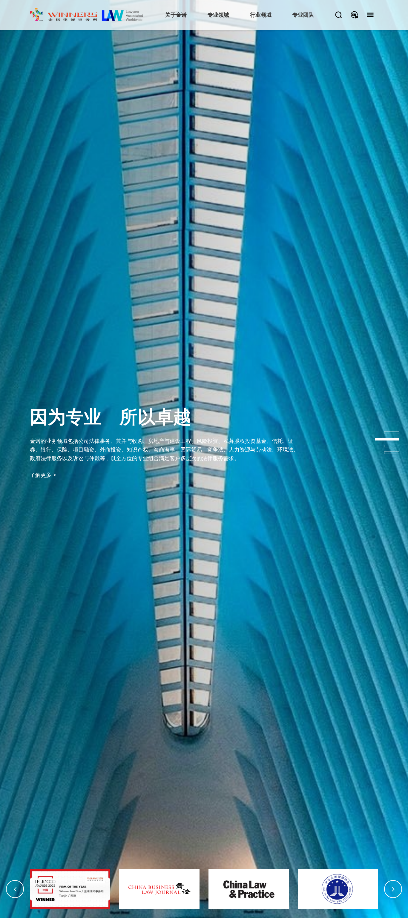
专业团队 (303, 15)
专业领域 (218, 15)
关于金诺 (176, 15)
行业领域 (261, 15)
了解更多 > (43, 501)
